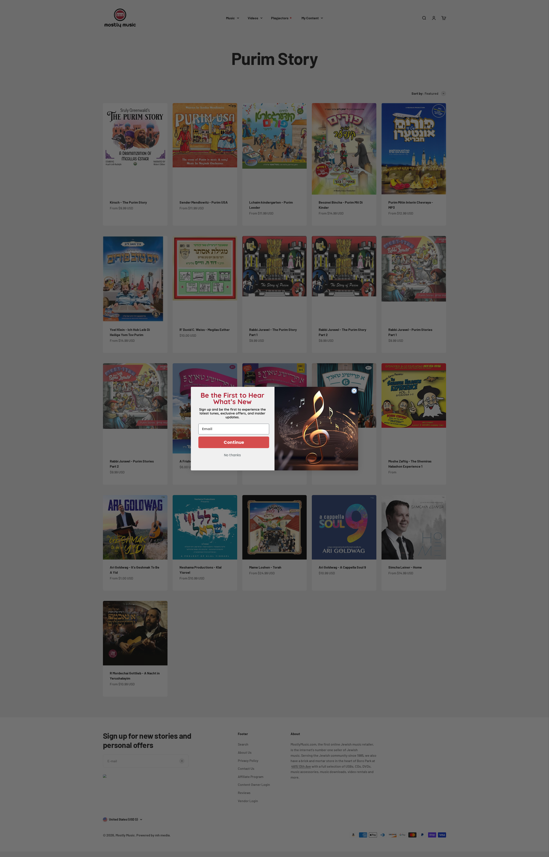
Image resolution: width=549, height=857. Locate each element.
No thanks (232, 455)
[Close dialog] (354, 391)
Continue (234, 442)
